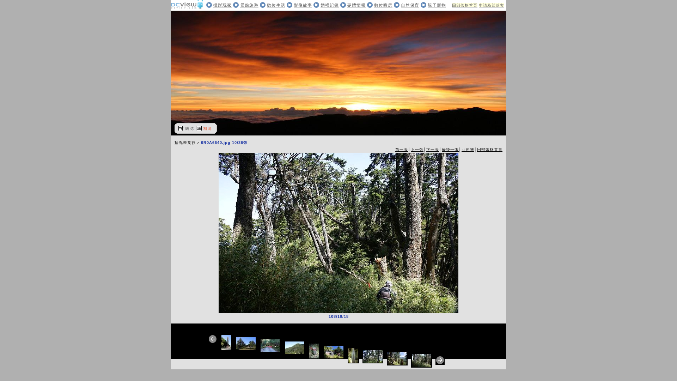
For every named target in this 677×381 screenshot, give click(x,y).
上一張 (417, 149)
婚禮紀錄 (330, 5)
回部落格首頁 (464, 5)
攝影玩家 (222, 5)
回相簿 (468, 149)
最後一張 (450, 149)
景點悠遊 (249, 5)
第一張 (401, 149)
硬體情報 (356, 5)
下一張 (432, 149)
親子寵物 (437, 5)
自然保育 (410, 5)
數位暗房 (383, 5)
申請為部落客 (491, 5)
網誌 (189, 128)
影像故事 (303, 5)
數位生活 (276, 5)
